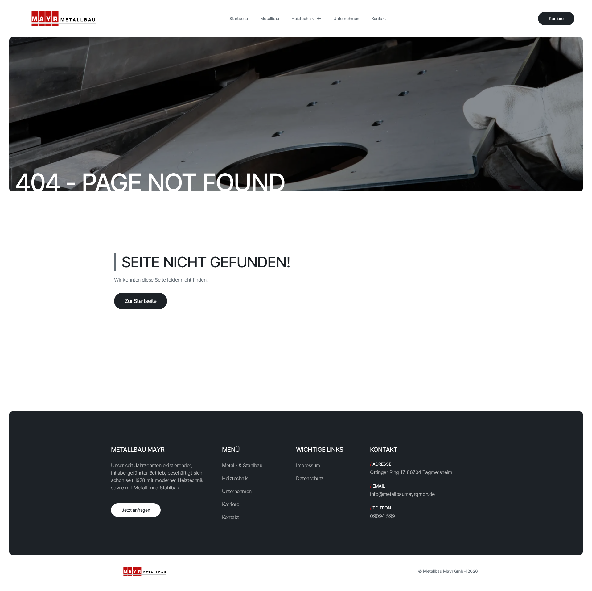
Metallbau (269, 18)
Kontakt (379, 18)
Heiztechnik (302, 18)
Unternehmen (346, 18)
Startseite (238, 18)
